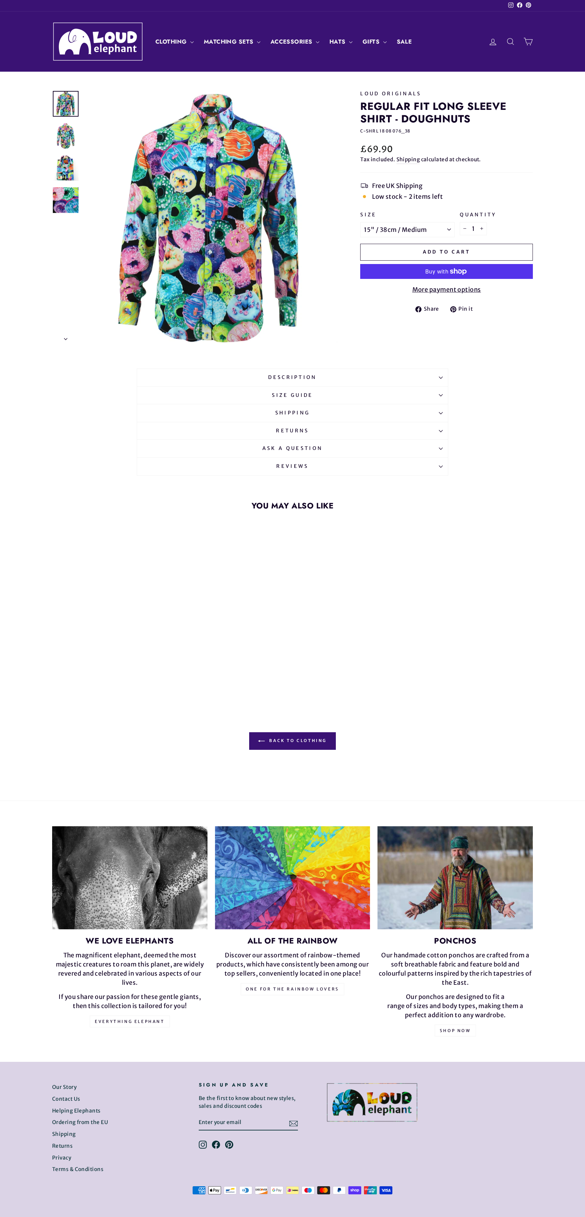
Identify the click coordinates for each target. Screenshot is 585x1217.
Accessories (292, 42)
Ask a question (292, 448)
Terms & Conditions (77, 1169)
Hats (338, 42)
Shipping (408, 159)
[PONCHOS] (455, 877)
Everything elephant (130, 1021)
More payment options (446, 289)
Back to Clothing (297, 740)
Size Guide (292, 395)
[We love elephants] (130, 878)
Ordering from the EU (80, 1122)
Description (292, 377)
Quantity (478, 215)
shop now (455, 1030)
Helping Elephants (76, 1110)
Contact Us (66, 1099)
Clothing (172, 42)
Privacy (61, 1157)
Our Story (64, 1087)
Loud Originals (390, 94)
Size (368, 215)
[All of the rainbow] (292, 878)
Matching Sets (229, 42)
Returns (292, 431)
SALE (404, 42)
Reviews (292, 466)
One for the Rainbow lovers (292, 989)
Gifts (372, 42)
